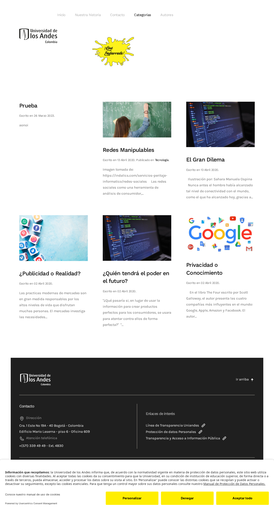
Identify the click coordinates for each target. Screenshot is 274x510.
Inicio (61, 15)
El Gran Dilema (205, 159)
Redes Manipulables (128, 150)
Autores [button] (166, 15)
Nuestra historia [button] (88, 15)
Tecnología (162, 160)
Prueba (28, 105)
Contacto (117, 15)
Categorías (142, 15)
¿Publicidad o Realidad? (49, 273)
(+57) (64, 51)
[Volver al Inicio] (38, 35)
